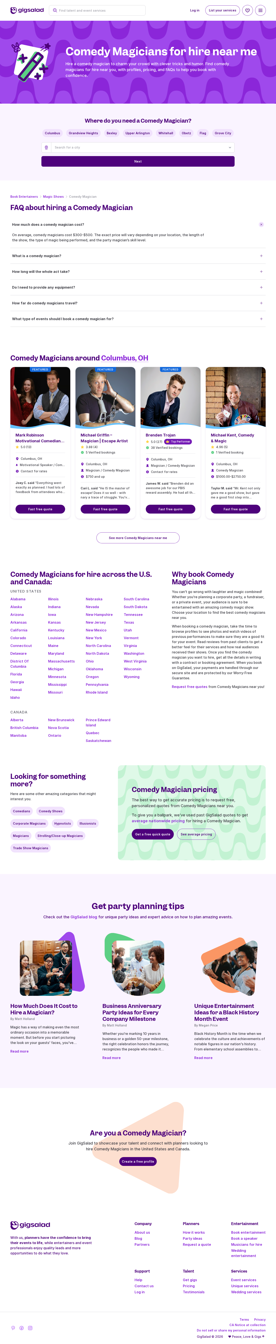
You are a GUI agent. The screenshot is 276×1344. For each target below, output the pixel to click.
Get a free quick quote (152, 834)
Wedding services (246, 1292)
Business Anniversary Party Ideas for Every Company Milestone (132, 1012)
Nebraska (94, 599)
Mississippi (57, 684)
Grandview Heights (83, 133)
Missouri (55, 692)
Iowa (52, 614)
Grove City (223, 133)
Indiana (54, 607)
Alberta (16, 720)
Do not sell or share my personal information (231, 1330)
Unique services (245, 1286)
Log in (194, 10)
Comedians (21, 811)
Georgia (17, 682)
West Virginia (135, 661)
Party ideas (192, 1238)
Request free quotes (189, 687)
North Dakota (97, 653)
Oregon (92, 677)
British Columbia (24, 728)
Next (138, 161)
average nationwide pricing (158, 821)
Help (138, 1280)
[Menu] (260, 10)
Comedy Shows (51, 811)
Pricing (189, 1286)
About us (142, 1232)
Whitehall (165, 133)
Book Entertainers (24, 196)
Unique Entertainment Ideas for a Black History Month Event (226, 1012)
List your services (222, 10)
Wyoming (132, 677)
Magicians (21, 836)
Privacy (260, 1319)
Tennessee (133, 614)
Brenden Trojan (161, 435)
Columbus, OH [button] (124, 358)
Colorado (18, 638)
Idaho (15, 697)
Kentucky (56, 630)
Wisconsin (132, 669)
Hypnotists (62, 823)
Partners (142, 1244)
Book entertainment (248, 1232)
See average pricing (196, 834)
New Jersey (96, 622)
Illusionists (88, 823)
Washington (134, 653)
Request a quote (197, 1244)
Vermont (131, 638)
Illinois (53, 599)
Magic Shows (53, 196)
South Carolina (136, 599)
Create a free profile (138, 1161)
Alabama (17, 599)
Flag (203, 133)
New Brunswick (61, 720)
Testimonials (194, 1292)
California (18, 630)
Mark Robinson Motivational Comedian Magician (38, 441)
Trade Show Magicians (30, 848)
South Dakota (135, 607)
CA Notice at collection (247, 1325)
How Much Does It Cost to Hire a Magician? (44, 1009)
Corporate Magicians (29, 823)
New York (94, 638)
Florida (16, 674)
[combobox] (99, 10)
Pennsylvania (97, 684)
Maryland (56, 653)
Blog (138, 1238)
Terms (244, 1319)
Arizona (17, 614)
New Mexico (96, 630)
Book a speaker (244, 1238)
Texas (129, 622)
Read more (19, 1051)
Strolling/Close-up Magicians (60, 836)
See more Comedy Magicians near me (138, 538)
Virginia (130, 646)
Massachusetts (61, 661)
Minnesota (57, 677)
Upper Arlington (137, 133)
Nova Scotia (58, 728)
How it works (194, 1232)
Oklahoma (94, 669)
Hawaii (16, 690)
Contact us (144, 1286)
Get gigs (190, 1280)
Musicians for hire (246, 1244)
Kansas (54, 622)
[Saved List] (247, 10)
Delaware (18, 653)
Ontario (54, 735)
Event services (243, 1280)
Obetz (186, 133)
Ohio (90, 661)
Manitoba (18, 735)
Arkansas (18, 622)
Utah (128, 630)
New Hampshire (99, 614)
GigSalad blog (84, 917)
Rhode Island (97, 692)
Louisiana (56, 638)
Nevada (92, 607)
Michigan (56, 669)
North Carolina (98, 646)
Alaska (16, 607)
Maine (53, 646)
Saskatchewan (98, 740)
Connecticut (21, 646)
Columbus (52, 133)
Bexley (112, 133)
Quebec (92, 733)
